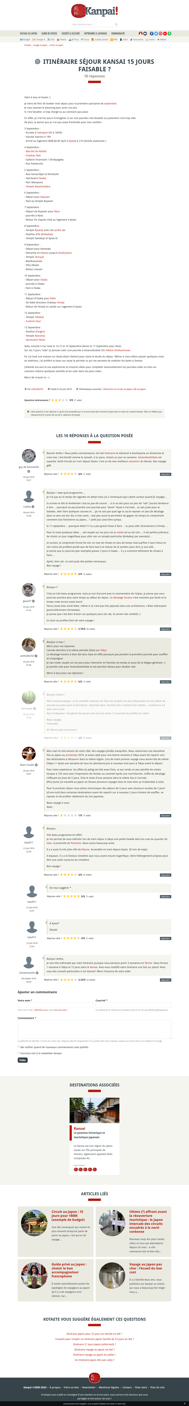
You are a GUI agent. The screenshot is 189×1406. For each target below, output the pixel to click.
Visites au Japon (56, 45)
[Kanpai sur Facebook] (152, 33)
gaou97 (27, 601)
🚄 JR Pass (73, 39)
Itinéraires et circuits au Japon (117, 389)
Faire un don (71, 1387)
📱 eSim (124, 39)
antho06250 (37, 389)
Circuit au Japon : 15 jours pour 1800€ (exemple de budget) (68, 1216)
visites (120, 532)
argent (41, 331)
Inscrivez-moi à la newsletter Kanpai (41, 1053)
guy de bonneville (29, 467)
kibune (86, 849)
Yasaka (42, 178)
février (148, 963)
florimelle (27, 708)
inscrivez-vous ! (60, 1010)
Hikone (110, 350)
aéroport (43, 132)
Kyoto (72, 140)
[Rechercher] (116, 24)
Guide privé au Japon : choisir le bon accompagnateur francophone (69, 1270)
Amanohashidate (147, 457)
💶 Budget (25, 39)
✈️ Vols (51, 39)
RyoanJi (39, 230)
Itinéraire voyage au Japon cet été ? (94, 1349)
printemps (71, 755)
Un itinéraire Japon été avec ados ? (94, 1360)
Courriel (102, 1000)
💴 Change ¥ (38, 39)
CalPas (27, 506)
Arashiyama (65, 252)
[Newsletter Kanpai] (145, 33)
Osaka (43, 279)
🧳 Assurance (136, 39)
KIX (50, 132)
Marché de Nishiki (36, 151)
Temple (30, 186)
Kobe (53, 298)
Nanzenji (40, 335)
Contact (127, 1387)
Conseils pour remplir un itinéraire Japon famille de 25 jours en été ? (94, 1339)
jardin (58, 230)
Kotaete (27, 45)
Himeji (60, 302)
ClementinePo (27, 972)
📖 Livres (150, 39)
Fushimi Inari (33, 321)
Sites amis (141, 1387)
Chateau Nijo (33, 155)
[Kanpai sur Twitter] (156, 33)
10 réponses (94, 76)
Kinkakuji (47, 234)
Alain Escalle (27, 764)
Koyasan (45, 196)
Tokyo (103, 650)
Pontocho (76, 843)
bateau (45, 252)
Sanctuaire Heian (35, 339)
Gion (49, 843)
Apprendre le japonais (95, 33)
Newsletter (88, 1387)
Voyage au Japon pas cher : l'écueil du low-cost (146, 1268)
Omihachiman (122, 350)
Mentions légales (109, 1387)
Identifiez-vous (41, 1010)
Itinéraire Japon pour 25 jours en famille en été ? (94, 1333)
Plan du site (157, 1387)
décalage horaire (122, 597)
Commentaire (27, 1018)
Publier (23, 1060)
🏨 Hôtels (61, 39)
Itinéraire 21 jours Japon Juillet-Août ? (94, 1344)
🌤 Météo (161, 39)
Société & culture (71, 33)
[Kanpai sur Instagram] (160, 33)
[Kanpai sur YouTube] (165, 33)
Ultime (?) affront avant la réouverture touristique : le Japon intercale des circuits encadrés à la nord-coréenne (148, 1222)
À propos (55, 1387)
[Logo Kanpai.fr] (94, 11)
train (79, 461)
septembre (110, 103)
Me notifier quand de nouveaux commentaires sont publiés (54, 1047)
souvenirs (134, 461)
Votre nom (25, 1000)
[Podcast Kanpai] (169, 33)
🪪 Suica (85, 39)
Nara (57, 211)
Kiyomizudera (42, 186)
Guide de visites (49, 33)
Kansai (93, 967)
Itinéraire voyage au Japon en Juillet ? (94, 1354)
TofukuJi (39, 317)
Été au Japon (140, 389)
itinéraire (110, 453)
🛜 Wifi (113, 39)
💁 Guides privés (99, 39)
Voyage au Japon (28, 33)
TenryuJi (39, 257)
